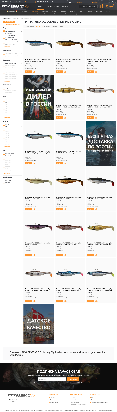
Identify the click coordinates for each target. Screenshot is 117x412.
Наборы (7, 182)
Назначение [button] (7, 50)
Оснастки (72, 11)
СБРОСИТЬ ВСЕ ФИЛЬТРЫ (13, 24)
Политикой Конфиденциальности (57, 382)
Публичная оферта (75, 402)
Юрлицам (49, 6)
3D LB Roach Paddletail (11, 39)
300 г (6, 100)
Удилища (63, 11)
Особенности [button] (7, 177)
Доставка (52, 397)
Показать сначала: (29, 26)
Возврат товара (54, 402)
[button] (96, 2)
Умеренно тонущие (10, 88)
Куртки (82, 11)
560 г (6, 102)
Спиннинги (25, 11)
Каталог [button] (40, 6)
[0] (111, 6)
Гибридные (8, 180)
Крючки (108, 11)
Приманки (35, 11)
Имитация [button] (6, 60)
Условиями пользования (71, 382)
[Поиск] (80, 6)
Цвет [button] (5, 150)
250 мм (7, 124)
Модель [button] (6, 28)
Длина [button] (5, 121)
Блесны (54, 11)
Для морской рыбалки (11, 53)
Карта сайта (74, 399)
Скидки (93, 399)
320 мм (7, 126)
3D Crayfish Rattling (10, 35)
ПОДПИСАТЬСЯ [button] (73, 379)
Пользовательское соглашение (78, 404)
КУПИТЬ (28, 71)
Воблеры (45, 11)
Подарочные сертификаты (72, 14)
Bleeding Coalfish (9, 153)
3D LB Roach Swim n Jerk (11, 42)
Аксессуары (57, 14)
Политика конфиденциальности (99, 402)
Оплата (52, 399)
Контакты (65, 6)
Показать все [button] (6, 46)
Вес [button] (4, 96)
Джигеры (99, 11)
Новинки (57, 6)
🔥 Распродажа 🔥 (12, 11)
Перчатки (47, 14)
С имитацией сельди (10, 63)
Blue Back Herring (9, 155)
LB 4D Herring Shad (10, 44)
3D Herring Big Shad (10, 31)
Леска (38, 14)
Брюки (90, 11)
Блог (92, 397)
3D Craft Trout (8, 33)
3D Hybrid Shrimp (9, 37)
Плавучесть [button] (7, 85)
